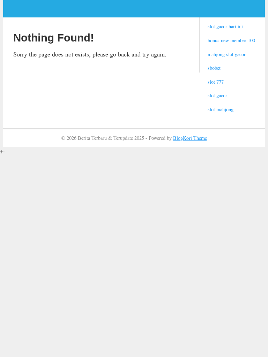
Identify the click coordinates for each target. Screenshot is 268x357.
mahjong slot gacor (227, 54)
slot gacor (217, 95)
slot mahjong (220, 109)
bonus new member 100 (231, 40)
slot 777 (216, 81)
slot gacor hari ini (225, 26)
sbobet (214, 67)
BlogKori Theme (190, 138)
